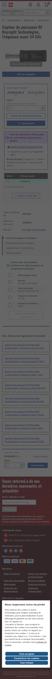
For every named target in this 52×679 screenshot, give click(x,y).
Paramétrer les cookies (26, 658)
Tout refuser (26, 662)
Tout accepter (26, 653)
